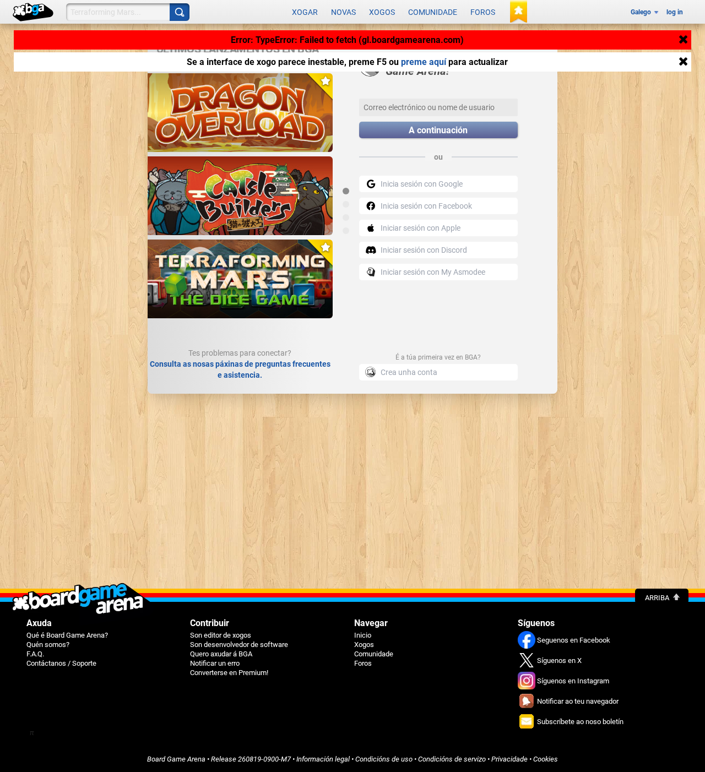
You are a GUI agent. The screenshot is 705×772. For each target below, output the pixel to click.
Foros (482, 12)
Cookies (545, 759)
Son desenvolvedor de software (239, 644)
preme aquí (423, 62)
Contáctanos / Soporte (61, 663)
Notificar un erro (215, 663)
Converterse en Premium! (229, 672)
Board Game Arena (176, 759)
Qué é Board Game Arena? (67, 635)
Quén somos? (47, 644)
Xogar (305, 12)
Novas (343, 12)
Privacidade (509, 759)
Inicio (362, 635)
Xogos (382, 12)
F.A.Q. (35, 654)
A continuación (438, 130)
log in (674, 12)
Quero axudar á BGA (221, 654)
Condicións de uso (384, 759)
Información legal (323, 759)
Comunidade (432, 12)
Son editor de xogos (220, 635)
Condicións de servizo (452, 759)
